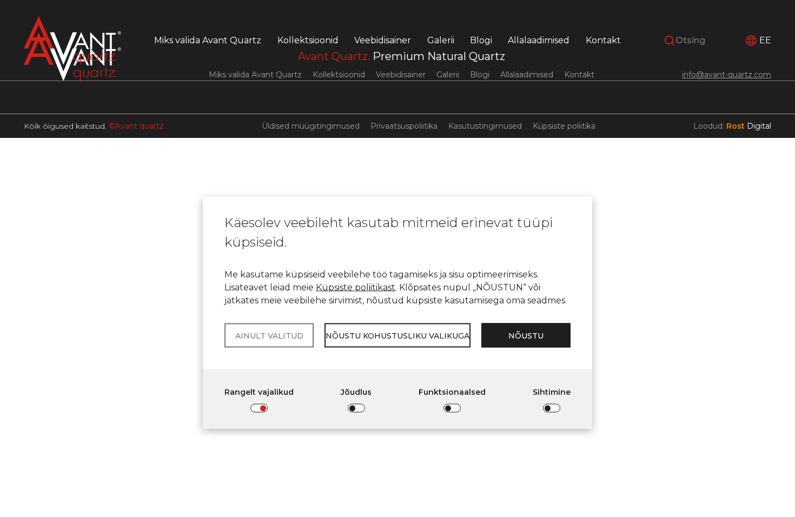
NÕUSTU (526, 335)
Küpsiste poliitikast (355, 287)
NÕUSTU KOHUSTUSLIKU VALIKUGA (397, 335)
